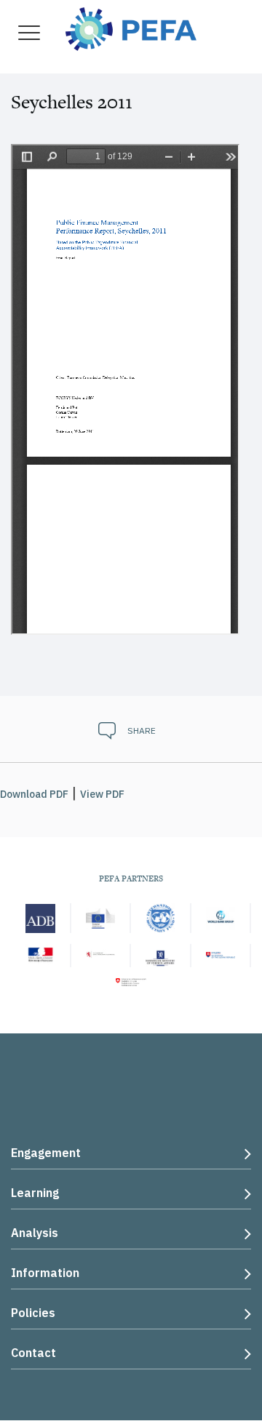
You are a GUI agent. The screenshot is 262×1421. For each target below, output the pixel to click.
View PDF (102, 794)
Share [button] (141, 730)
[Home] (131, 27)
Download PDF (34, 794)
